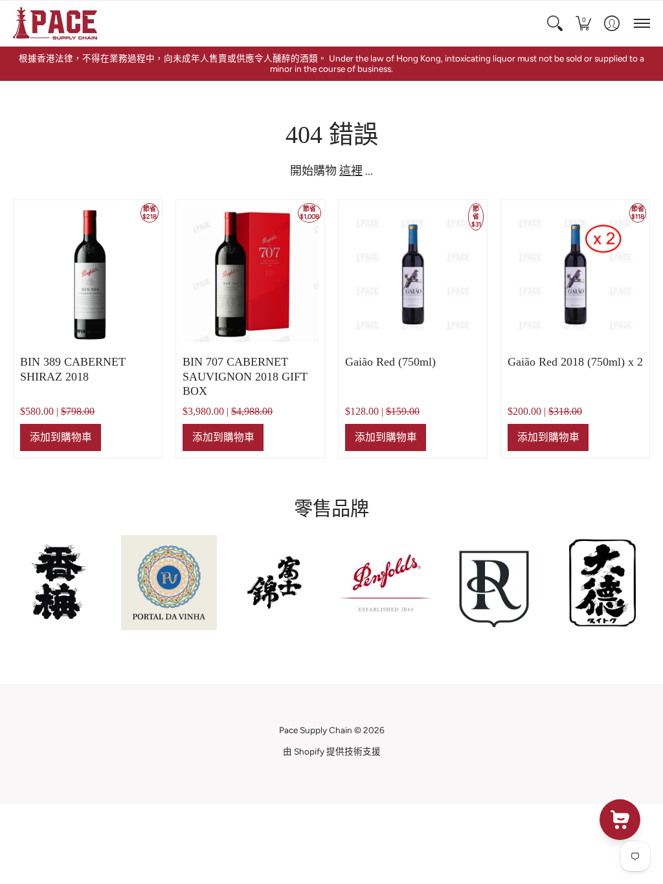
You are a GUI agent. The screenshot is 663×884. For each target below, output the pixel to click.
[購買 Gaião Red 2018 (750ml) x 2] (575, 274)
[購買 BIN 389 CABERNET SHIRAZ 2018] (87, 274)
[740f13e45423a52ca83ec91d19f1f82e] (60, 583)
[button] (555, 23)
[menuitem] (555, 23)
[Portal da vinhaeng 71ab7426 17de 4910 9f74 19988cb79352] (168, 582)
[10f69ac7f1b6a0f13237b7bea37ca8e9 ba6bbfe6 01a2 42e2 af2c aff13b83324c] (277, 582)
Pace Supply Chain (315, 730)
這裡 (351, 171)
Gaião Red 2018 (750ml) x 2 (575, 361)
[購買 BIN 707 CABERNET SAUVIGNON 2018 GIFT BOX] (250, 274)
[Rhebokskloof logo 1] (493, 582)
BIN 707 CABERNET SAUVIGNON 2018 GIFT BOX (245, 376)
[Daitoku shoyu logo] (602, 582)
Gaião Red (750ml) (390, 361)
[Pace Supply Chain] (55, 23)
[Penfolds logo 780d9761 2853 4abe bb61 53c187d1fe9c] (385, 582)
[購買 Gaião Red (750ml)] (412, 274)
